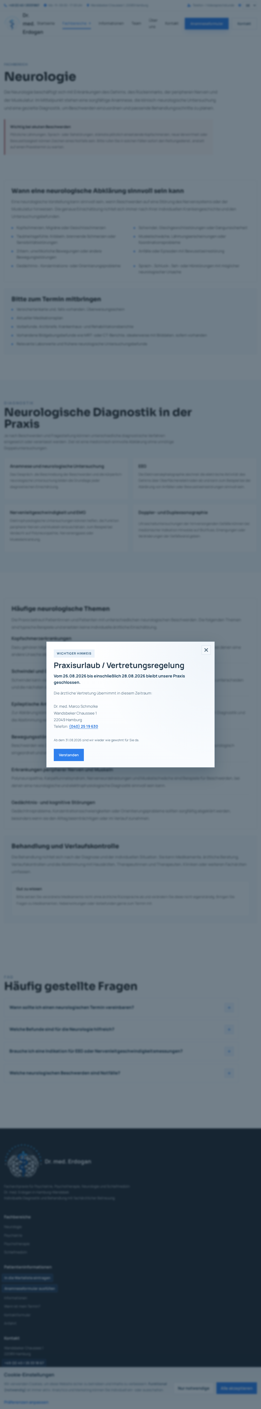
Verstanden (69, 754)
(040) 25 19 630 (83, 726)
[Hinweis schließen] (206, 650)
